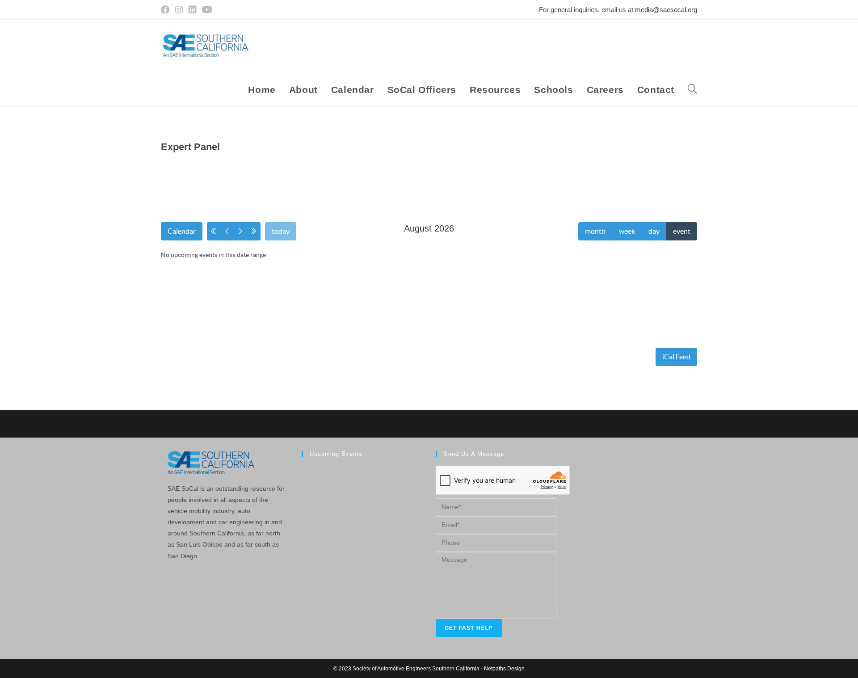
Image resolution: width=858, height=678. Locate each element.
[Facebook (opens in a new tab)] (166, 9)
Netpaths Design (504, 668)
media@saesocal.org (666, 9)
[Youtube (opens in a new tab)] (207, 9)
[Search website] (692, 89)
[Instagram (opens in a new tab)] (179, 9)
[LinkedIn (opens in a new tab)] (192, 9)
